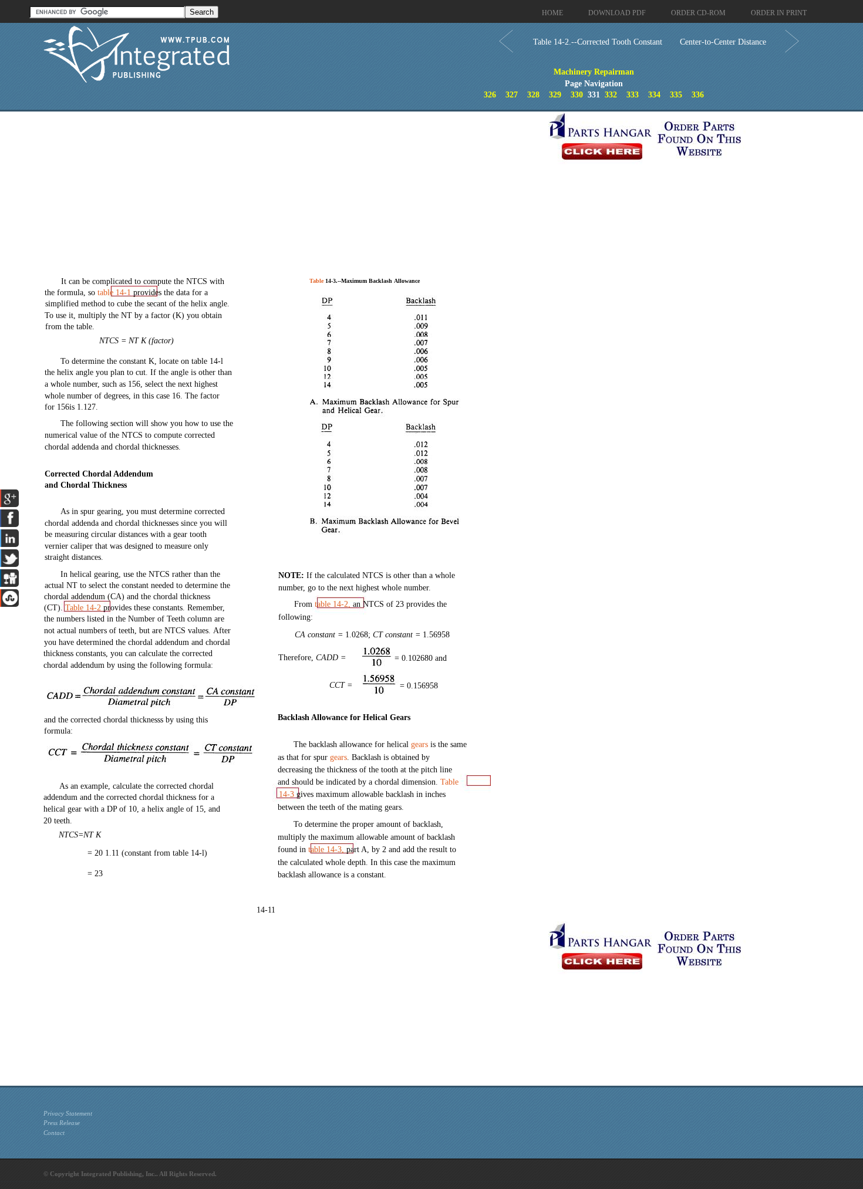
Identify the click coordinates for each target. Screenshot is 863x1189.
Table (83, 607)
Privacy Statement (67, 1113)
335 (676, 94)
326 (490, 94)
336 (698, 94)
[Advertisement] (292, 194)
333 (632, 94)
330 (577, 94)
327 (511, 94)
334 (654, 94)
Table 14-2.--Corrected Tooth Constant (597, 42)
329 (555, 94)
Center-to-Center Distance (723, 42)
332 (611, 94)
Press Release (61, 1122)
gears (419, 744)
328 (533, 94)
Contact (54, 1132)
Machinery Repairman (594, 71)
